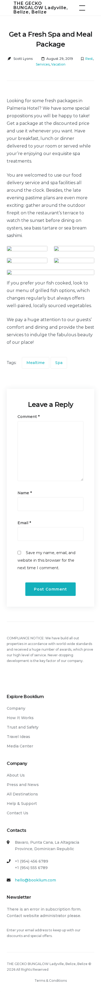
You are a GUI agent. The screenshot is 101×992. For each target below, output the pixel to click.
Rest (89, 59)
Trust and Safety (23, 727)
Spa (58, 362)
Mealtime (35, 362)
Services (43, 64)
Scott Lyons (23, 59)
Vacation (58, 64)
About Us (16, 775)
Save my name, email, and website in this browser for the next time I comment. (46, 560)
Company (16, 708)
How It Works (20, 717)
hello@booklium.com (35, 880)
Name (25, 492)
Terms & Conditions (50, 981)
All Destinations (22, 794)
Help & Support (22, 803)
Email (24, 522)
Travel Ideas (18, 736)
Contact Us (17, 813)
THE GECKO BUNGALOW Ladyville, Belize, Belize (40, 8)
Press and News (23, 784)
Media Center (20, 746)
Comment (29, 416)
